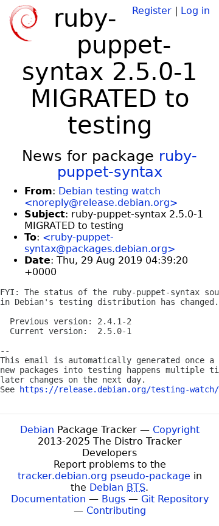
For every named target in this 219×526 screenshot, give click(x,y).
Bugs (113, 499)
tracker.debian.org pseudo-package (104, 476)
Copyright (176, 429)
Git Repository (175, 499)
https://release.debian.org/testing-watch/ (119, 389)
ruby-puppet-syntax (127, 164)
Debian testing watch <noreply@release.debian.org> (101, 196)
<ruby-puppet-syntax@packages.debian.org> (99, 242)
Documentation (48, 499)
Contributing (116, 510)
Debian (37, 429)
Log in (195, 10)
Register (152, 10)
